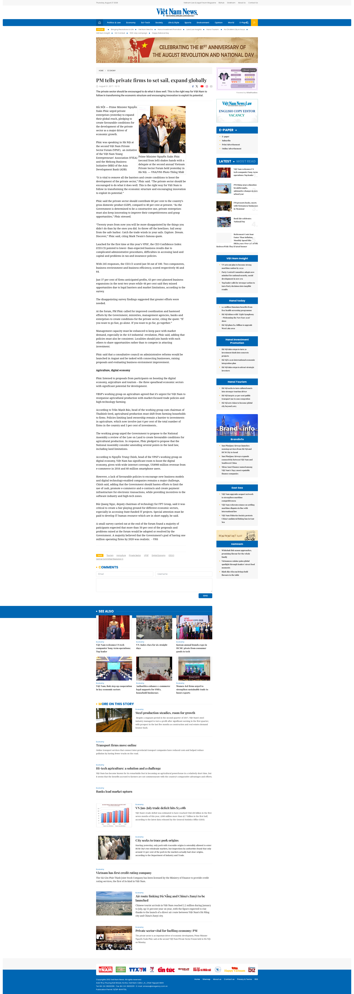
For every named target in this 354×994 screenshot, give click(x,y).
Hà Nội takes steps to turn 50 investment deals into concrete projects (235, 352)
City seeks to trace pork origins (157, 840)
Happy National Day (160, 33)
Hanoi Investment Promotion (170, 29)
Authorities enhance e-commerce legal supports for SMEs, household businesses (153, 689)
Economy (131, 22)
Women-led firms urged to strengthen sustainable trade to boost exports (192, 689)
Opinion (218, 22)
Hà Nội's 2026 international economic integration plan (238, 362)
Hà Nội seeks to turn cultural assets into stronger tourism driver (237, 390)
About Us (242, 3)
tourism (109, 555)
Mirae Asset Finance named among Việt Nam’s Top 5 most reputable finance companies (237, 470)
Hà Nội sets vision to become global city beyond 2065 (237, 404)
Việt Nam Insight (103, 33)
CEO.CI (171, 555)
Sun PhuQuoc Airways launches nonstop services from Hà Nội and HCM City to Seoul (237, 449)
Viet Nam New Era (145, 29)
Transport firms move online (116, 745)
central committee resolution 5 (109, 559)
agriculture (121, 555)
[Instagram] (207, 86)
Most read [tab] (246, 161)
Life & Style (173, 22)
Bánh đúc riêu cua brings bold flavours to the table (235, 573)
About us (217, 979)
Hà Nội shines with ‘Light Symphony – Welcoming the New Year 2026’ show (238, 317)
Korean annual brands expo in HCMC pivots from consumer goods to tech (191, 648)
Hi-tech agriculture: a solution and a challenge (128, 768)
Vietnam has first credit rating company (124, 873)
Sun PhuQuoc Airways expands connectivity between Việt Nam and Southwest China (237, 459)
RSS (256, 979)
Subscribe (226, 140)
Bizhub (221, 3)
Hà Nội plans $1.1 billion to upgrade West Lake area (237, 327)
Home (101, 70)
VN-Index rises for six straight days (151, 646)
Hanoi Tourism (212, 29)
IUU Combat (120, 33)
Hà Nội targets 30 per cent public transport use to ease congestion (236, 397)
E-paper (226, 130)
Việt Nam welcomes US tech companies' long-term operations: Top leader (113, 648)
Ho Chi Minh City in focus (234, 29)
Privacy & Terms (244, 979)
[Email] (211, 86)
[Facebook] (193, 86)
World (231, 22)
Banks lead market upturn (114, 791)
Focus (100, 29)
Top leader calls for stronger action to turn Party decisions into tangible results (238, 286)
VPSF (146, 555)
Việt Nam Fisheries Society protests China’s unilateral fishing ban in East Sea (238, 518)
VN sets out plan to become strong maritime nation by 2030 (237, 266)
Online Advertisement (231, 148)
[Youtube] (202, 86)
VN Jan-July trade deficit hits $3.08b (161, 808)
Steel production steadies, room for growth (165, 713)
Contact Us (253, 3)
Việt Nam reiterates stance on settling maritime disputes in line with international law (238, 508)
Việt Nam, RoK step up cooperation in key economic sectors (114, 688)
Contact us (229, 979)
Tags (99, 555)
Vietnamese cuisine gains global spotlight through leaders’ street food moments (238, 564)
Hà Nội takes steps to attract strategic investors (238, 369)
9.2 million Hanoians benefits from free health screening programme (237, 309)
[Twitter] (197, 86)
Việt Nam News (177, 12)
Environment (203, 22)
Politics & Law (114, 22)
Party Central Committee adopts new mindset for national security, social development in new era (238, 275)
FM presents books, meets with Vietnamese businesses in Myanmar (246, 205)
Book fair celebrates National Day (242, 220)
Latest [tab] (225, 161)
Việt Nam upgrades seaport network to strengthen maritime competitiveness (237, 497)
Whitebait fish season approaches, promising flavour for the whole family (237, 553)
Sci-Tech (145, 22)
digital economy (159, 555)
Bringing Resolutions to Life (122, 29)
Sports (188, 22)
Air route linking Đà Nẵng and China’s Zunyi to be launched (170, 898)
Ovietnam (231, 3)
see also (106, 611)
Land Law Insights (194, 29)
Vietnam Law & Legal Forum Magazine (200, 3)
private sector (135, 555)
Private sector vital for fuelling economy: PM (166, 930)
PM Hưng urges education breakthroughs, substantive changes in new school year (246, 189)
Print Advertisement (231, 144)
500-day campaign (138, 33)
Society (159, 22)
